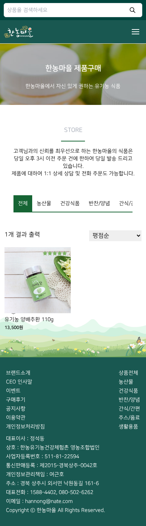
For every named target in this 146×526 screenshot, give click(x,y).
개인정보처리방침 (25, 426)
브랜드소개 (18, 373)
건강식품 (70, 203)
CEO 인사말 (19, 382)
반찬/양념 (99, 203)
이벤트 (13, 390)
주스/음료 (129, 417)
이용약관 (15, 417)
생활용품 (128, 426)
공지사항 (15, 408)
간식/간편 (129, 203)
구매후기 (15, 399)
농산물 (44, 203)
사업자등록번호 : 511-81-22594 (42, 456)
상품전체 (128, 373)
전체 (23, 203)
